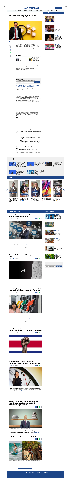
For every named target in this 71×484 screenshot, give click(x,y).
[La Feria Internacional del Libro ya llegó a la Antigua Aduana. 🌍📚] (24, 188)
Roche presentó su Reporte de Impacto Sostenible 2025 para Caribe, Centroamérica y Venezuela (13, 200)
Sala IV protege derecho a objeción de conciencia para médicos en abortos (23, 59)
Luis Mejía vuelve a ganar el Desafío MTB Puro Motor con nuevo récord (58, 257)
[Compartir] (10, 56)
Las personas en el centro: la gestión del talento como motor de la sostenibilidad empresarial (21, 172)
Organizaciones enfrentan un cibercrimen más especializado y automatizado (24, 215)
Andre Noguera (12, 218)
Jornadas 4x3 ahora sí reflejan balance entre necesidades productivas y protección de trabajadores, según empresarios (23, 403)
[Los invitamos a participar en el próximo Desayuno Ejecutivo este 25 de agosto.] (35, 188)
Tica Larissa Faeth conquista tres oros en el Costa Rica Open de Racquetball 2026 (58, 38)
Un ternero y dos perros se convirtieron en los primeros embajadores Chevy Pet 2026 (58, 233)
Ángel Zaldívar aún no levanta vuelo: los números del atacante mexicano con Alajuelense (58, 28)
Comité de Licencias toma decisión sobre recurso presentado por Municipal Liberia (57, 225)
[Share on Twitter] (10, 50)
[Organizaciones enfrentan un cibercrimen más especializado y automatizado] (25, 230)
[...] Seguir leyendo (29, 244)
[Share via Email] (10, 54)
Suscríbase (47, 472)
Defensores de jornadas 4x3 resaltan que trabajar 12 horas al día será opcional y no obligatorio (39, 172)
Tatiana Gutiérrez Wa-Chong (15, 41)
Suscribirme (37, 82)
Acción (56, 25)
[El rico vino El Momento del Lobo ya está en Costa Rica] (49, 248)
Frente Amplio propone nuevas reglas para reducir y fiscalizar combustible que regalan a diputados (25, 289)
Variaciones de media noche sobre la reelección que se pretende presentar (39, 163)
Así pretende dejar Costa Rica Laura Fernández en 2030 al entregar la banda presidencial (58, 47)
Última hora (12, 12)
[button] (58, 8)
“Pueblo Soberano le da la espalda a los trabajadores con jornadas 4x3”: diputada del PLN (25, 362)
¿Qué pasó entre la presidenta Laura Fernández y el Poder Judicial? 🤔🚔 (57, 199)
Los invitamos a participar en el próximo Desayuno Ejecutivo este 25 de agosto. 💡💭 (35, 200)
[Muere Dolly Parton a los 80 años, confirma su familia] (25, 270)
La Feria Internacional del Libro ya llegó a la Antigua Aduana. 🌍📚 (24, 199)
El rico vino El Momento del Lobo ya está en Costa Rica (58, 249)
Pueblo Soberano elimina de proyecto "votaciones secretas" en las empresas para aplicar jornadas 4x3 (58, 217)
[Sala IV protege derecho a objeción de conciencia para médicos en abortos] (17, 59)
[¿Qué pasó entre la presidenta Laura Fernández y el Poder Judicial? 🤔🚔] (57, 188)
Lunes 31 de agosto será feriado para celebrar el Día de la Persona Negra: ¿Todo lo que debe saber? (25, 329)
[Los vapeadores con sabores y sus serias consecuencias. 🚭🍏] (46, 188)
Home (9, 12)
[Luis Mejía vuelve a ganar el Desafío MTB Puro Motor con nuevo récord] (49, 256)
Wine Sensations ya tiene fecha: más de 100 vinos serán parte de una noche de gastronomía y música (58, 241)
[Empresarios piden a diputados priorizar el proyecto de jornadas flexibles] (25, 30)
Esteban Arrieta (12, 292)
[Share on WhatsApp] (10, 52)
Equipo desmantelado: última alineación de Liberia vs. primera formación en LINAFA (58, 19)
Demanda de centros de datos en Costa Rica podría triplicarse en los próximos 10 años (57, 164)
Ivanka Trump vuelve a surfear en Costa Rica (23, 437)
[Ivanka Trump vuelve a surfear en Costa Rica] (25, 450)
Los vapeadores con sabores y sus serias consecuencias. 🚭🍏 (46, 199)
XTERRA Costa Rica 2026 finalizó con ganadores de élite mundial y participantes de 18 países (36, 59)
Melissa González (12, 258)
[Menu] (10, 8)
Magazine (56, 238)
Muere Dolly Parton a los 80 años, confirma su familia (24, 255)
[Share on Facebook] (10, 49)
